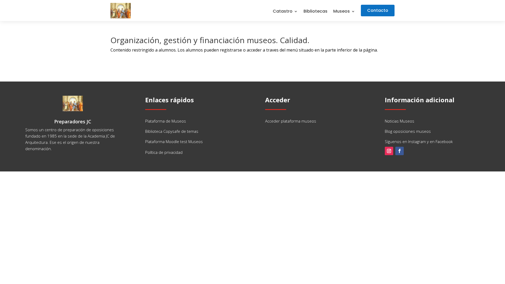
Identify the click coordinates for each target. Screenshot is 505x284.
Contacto (377, 10)
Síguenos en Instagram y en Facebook (419, 141)
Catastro (282, 11)
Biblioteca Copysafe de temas (171, 131)
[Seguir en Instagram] (389, 151)
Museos (341, 11)
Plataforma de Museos (165, 121)
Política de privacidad (164, 152)
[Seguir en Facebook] (399, 151)
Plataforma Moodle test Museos (174, 141)
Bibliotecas (315, 11)
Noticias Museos (399, 121)
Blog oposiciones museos (408, 131)
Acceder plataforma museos (290, 121)
